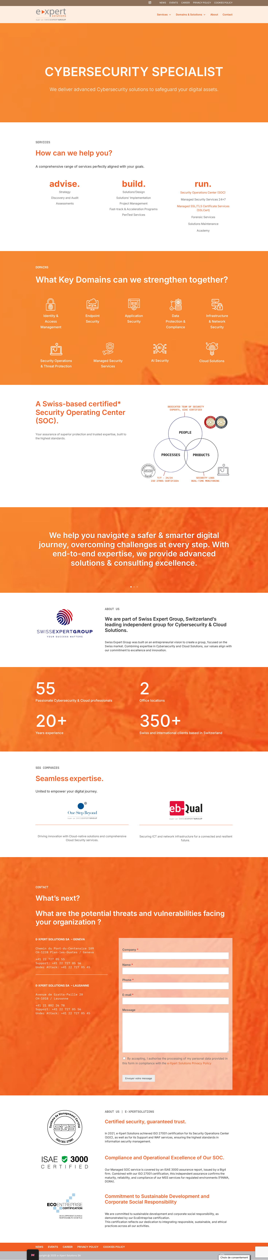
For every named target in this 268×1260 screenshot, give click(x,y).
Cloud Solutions (211, 361)
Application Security (134, 318)
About (214, 14)
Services (162, 14)
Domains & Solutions (189, 14)
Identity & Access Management (50, 321)
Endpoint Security (93, 318)
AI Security (160, 360)
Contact (227, 14)
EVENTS (173, 3)
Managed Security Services (108, 363)
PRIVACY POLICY (202, 3)
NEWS (163, 3)
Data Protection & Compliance (175, 321)
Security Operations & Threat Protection (56, 363)
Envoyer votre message (138, 1078)
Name (127, 965)
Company (130, 949)
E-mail (127, 995)
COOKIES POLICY (223, 3)
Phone (128, 980)
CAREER (185, 3)
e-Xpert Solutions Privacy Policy (189, 1063)
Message (128, 1010)
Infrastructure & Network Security (217, 321)
